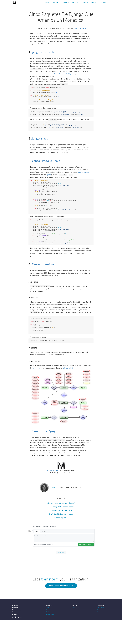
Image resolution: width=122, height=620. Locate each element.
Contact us (100, 612)
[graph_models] (27, 361)
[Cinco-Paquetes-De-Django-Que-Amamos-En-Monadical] (27, 13)
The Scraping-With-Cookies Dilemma (61, 507)
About (73, 607)
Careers (85, 2)
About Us (75, 2)
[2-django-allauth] (27, 138)
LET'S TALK (104, 2)
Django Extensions (42, 264)
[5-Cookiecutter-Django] (27, 430)
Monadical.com (52, 470)
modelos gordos (83, 172)
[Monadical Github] (21, 617)
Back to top (60, 552)
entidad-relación (68, 368)
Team (73, 610)
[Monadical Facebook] (15, 617)
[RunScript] (27, 297)
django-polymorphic (43, 52)
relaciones (36, 368)
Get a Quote (100, 607)
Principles (74, 612)
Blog (47, 607)
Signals (48, 175)
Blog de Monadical (80, 28)
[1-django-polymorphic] (27, 51)
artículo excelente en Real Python (62, 74)
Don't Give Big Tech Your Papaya (61, 514)
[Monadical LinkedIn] (18, 617)
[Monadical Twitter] (12, 617)
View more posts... (61, 518)
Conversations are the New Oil (61, 510)
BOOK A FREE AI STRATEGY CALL (61, 586)
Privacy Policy (50, 614)
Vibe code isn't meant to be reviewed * (61, 503)
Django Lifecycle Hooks (45, 160)
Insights (94, 2)
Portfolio (56, 2)
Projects (48, 612)
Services (66, 2)
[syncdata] (27, 347)
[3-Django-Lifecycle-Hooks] (27, 160)
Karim (52, 487)
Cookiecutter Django (44, 431)
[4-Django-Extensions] (27, 263)
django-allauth (40, 138)
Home (46, 2)
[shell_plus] (27, 281)
